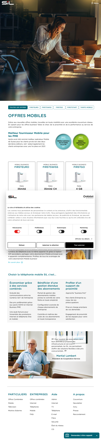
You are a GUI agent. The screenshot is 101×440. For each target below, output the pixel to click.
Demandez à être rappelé (81, 435)
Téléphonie (34, 407)
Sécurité (54, 422)
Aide (54, 394)
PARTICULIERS (17, 394)
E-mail (54, 414)
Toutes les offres (18, 107)
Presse (75, 411)
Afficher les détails (82, 239)
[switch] (39, 231)
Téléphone (55, 411)
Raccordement (79, 414)
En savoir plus (14, 262)
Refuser (22, 245)
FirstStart (72, 107)
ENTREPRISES (39, 394)
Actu (75, 407)
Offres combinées (37, 399)
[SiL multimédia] (10, 3)
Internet (33, 403)
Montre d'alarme (15, 411)
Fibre (53, 418)
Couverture (77, 399)
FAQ (31, 414)
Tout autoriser (79, 245)
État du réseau (57, 426)
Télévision (12, 407)
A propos (79, 394)
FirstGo (59, 107)
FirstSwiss (46, 107)
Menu (96, 3)
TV (52, 407)
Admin (54, 399)
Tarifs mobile (86, 107)
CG (52, 429)
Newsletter (77, 403)
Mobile (11, 403)
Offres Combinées (15, 399)
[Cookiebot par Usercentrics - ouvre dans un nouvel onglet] (84, 196)
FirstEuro (33, 107)
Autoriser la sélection (50, 245)
